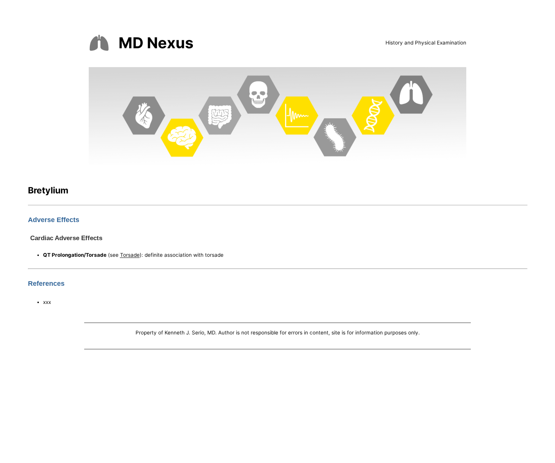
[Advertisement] (277, 408)
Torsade (130, 255)
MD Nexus (156, 43)
